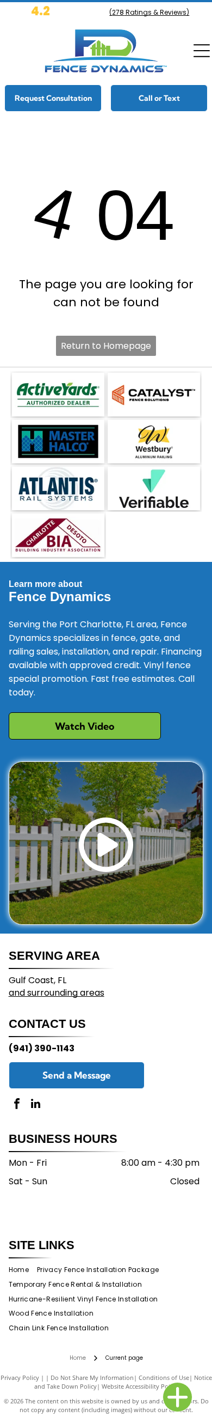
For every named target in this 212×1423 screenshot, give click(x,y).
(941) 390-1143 (41, 1048)
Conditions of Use (164, 1377)
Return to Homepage (106, 346)
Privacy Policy (20, 1377)
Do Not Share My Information (92, 1377)
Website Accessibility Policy (140, 1386)
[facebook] (17, 1105)
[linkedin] (36, 1105)
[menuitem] (23, 1270)
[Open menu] (202, 51)
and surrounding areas (56, 992)
